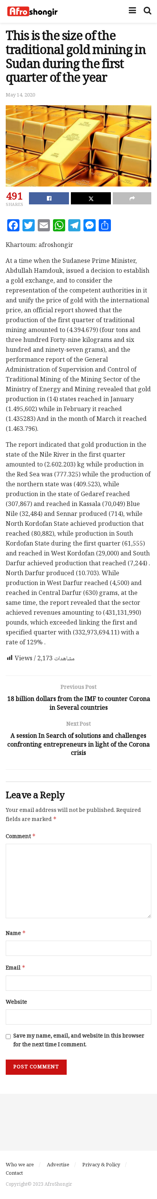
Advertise (58, 1165)
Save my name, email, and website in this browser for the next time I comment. (78, 1040)
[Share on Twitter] (91, 198)
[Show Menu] (132, 11)
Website (16, 1002)
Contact (14, 1173)
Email (16, 968)
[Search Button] (147, 11)
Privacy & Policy (101, 1165)
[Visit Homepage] (32, 11)
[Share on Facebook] (49, 198)
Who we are (20, 1165)
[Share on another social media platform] (132, 198)
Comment (21, 836)
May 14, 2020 (20, 95)
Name (16, 933)
